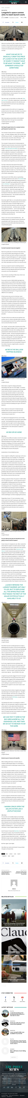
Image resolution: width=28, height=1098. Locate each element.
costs (15, 853)
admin (6, 17)
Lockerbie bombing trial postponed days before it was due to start (14, 924)
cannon (10, 853)
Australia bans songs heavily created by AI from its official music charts (18, 1042)
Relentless (16, 831)
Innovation (7, 7)
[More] (21, 22)
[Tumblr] (20, 1087)
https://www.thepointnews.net (14, 890)
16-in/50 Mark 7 (6, 184)
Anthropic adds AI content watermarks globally (14, 952)
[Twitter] (23, 1087)
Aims (7, 853)
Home (2, 7)
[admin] (2, 18)
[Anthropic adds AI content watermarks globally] (14, 941)
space (13, 856)
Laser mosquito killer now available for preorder (14, 979)
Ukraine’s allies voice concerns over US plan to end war (21, 873)
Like (5, 996)
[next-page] (5, 986)
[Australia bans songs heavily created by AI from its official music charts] (5, 1041)
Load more (13, 1057)
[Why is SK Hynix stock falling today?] (5, 1051)
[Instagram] (8, 1087)
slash (9, 856)
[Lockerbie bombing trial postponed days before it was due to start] (14, 913)
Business (12, 1049)
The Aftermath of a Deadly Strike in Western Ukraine (6, 873)
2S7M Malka (14, 697)
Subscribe (22, 996)
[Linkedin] (12, 1087)
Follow (14, 996)
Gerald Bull (21, 178)
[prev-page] (2, 986)
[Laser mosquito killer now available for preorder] (14, 969)
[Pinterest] (16, 1087)
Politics (14, 921)
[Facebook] (4, 1087)
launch (19, 853)
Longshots (4, 856)
